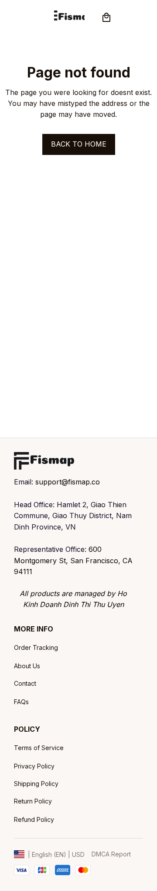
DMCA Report (111, 854)
